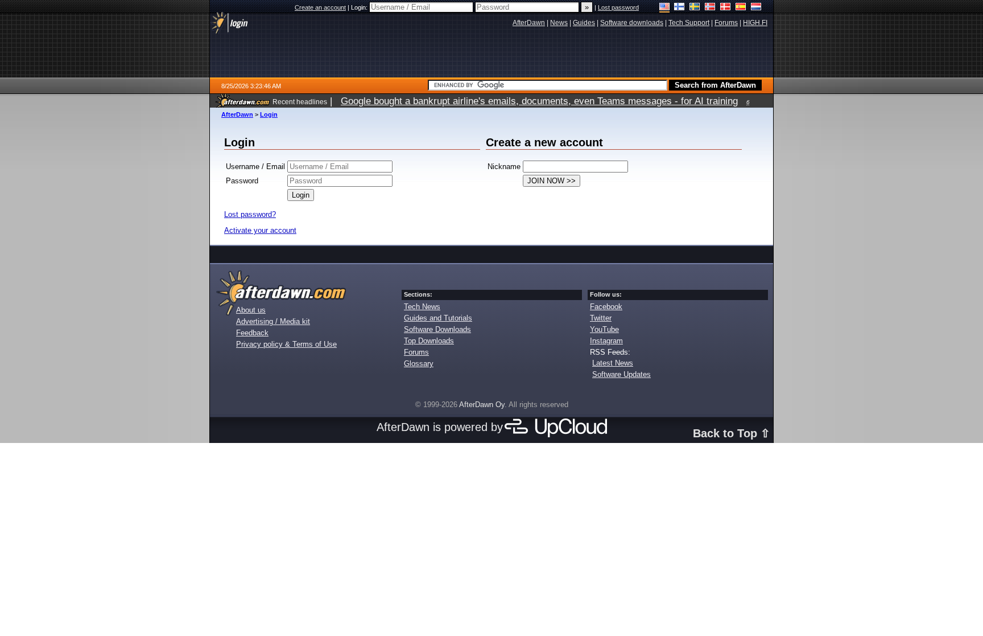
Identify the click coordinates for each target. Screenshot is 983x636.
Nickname (504, 166)
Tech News (422, 306)
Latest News (612, 363)
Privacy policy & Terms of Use (286, 344)
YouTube (604, 329)
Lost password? (250, 214)
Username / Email (255, 166)
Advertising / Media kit (273, 321)
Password (242, 181)
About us (251, 310)
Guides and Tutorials (438, 318)
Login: (360, 7)
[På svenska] (694, 8)
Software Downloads (437, 329)
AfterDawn (237, 114)
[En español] (741, 8)
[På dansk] (725, 8)
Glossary (418, 363)
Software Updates (621, 374)
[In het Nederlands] (756, 8)
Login (269, 114)
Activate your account (260, 230)
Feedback (252, 333)
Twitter (601, 318)
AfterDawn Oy (482, 404)
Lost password (618, 7)
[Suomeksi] (679, 8)
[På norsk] (710, 8)
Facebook (606, 306)
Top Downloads (429, 341)
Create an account (320, 7)
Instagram (606, 341)
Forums (416, 352)
